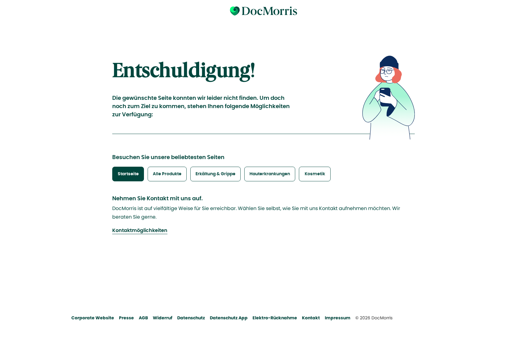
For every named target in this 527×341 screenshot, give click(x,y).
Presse (126, 318)
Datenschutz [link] (191, 318)
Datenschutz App (229, 318)
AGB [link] (143, 318)
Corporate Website (92, 318)
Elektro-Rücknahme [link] (275, 318)
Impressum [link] (337, 318)
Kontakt (311, 318)
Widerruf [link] (162, 318)
